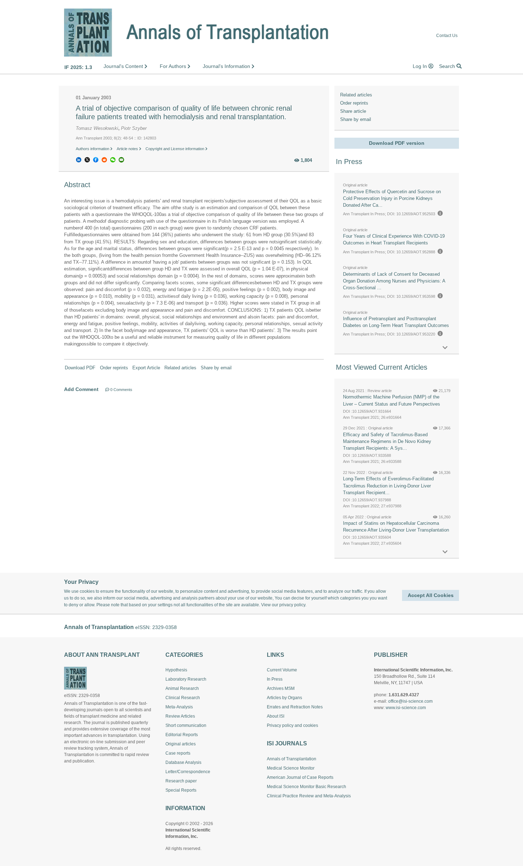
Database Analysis (183, 762)
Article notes (128, 149)
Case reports (177, 753)
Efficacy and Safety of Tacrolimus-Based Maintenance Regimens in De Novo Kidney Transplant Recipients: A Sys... (387, 441)
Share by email (216, 367)
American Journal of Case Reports (300, 777)
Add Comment (81, 389)
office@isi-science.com (410, 701)
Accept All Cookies (431, 595)
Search (447, 66)
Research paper (181, 780)
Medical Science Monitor (291, 768)
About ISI (275, 716)
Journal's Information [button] (227, 66)
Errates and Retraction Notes (295, 706)
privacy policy (292, 604)
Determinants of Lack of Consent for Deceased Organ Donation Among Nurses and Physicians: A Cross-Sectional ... (394, 280)
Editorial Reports (181, 734)
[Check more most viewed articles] (445, 552)
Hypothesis (176, 669)
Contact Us (447, 35)
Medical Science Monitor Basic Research (306, 786)
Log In (420, 66)
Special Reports (180, 790)
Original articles (180, 743)
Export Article (146, 367)
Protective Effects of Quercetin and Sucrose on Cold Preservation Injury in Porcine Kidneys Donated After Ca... (392, 198)
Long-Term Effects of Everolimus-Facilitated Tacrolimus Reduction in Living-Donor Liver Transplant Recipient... (388, 485)
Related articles (180, 367)
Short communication (185, 725)
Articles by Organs (284, 697)
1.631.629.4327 (404, 694)
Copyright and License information (175, 149)
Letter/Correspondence (187, 771)
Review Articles (180, 716)
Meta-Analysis (179, 706)
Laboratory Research (185, 679)
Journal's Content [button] (124, 66)
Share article (353, 111)
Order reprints (114, 367)
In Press (274, 679)
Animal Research (182, 688)
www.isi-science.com (406, 707)
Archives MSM (281, 688)
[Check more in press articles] (445, 348)
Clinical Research (182, 697)
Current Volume (282, 669)
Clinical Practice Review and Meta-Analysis (309, 795)
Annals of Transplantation (291, 758)
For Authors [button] (173, 66)
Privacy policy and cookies (292, 725)
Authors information (93, 149)
